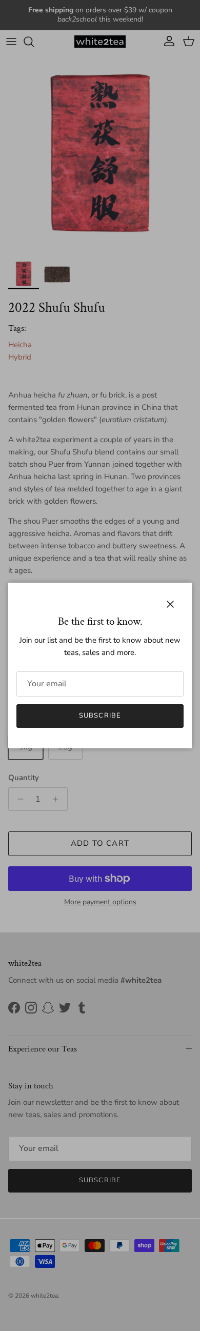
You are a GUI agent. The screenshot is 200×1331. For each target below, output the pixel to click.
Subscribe (100, 715)
